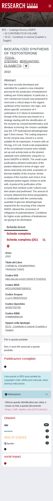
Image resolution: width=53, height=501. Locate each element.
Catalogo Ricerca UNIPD (22, 30)
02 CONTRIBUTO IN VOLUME (21, 33)
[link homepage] (21, 6)
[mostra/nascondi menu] (50, 6)
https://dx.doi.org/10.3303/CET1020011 (25, 279)
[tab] (44, 240)
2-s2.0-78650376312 (16, 298)
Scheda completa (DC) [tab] (22, 239)
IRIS (4, 30)
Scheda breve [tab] (15, 227)
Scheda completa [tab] (19, 233)
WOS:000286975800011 (18, 288)
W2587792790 (13, 307)
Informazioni (14, 394)
